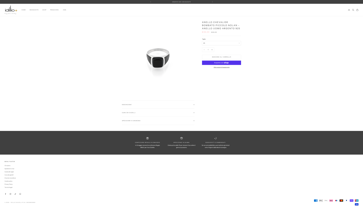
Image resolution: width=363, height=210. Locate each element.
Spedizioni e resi (9, 169)
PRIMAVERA (54, 10)
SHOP (44, 10)
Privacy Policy (9, 184)
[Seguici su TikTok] (15, 194)
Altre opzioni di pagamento (222, 67)
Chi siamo (7, 165)
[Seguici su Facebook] (5, 194)
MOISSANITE (34, 10)
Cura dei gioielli (9, 175)
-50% (64, 10)
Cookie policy (8, 181)
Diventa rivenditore (10, 178)
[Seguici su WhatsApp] (20, 194)
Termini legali (8, 187)
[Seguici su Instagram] (10, 194)
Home (24, 10)
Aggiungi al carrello (221, 57)
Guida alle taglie (9, 172)
